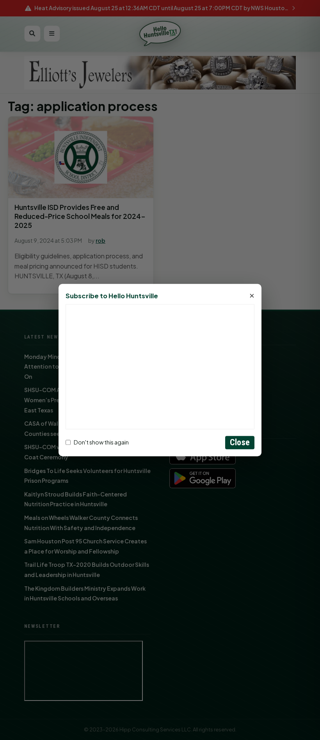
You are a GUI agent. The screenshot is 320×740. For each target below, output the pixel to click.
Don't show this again (101, 442)
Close (240, 442)
